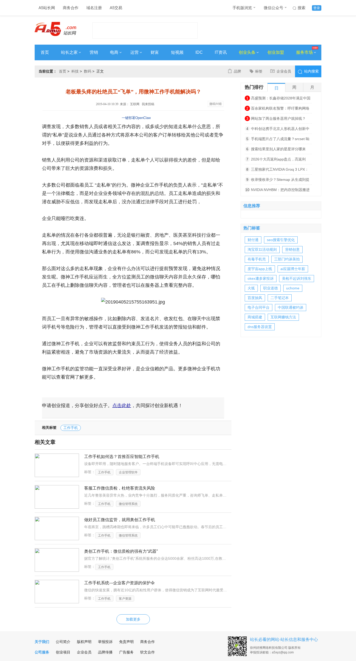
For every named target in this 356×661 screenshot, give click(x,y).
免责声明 (126, 642)
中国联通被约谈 (290, 307)
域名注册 (94, 7)
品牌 (237, 71)
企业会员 (284, 71)
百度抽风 (255, 298)
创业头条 (247, 52)
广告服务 (126, 652)
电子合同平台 (258, 307)
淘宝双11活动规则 (262, 249)
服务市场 (304, 52)
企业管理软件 (128, 472)
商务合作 (70, 7)
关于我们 (42, 642)
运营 (134, 52)
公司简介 (63, 642)
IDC (199, 52)
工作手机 (70, 428)
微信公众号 (273, 7)
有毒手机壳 (257, 259)
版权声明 (84, 642)
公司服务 (42, 652)
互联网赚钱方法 (283, 317)
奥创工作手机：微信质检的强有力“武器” (121, 551)
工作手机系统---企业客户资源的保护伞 (119, 583)
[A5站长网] (55, 29)
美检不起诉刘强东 (296, 278)
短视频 (177, 52)
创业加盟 (275, 52)
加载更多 (133, 619)
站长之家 (69, 52)
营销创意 (292, 249)
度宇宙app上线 (260, 269)
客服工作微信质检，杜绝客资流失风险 (119, 488)
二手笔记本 (280, 298)
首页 (45, 52)
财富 (155, 52)
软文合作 (147, 652)
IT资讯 (221, 52)
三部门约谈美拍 (287, 259)
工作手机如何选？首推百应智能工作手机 (121, 456)
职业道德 (270, 288)
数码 (87, 71)
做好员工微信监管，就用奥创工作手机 (119, 519)
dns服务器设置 (260, 327)
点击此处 (121, 405)
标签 (258, 71)
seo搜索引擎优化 (281, 240)
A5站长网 (47, 7)
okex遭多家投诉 (261, 278)
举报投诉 (105, 642)
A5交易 (116, 7)
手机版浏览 (242, 7)
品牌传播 (105, 652)
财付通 (253, 240)
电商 (114, 52)
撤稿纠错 (215, 104)
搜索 (301, 7)
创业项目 (63, 652)
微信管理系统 (128, 504)
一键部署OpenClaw (136, 118)
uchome (292, 288)
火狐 (251, 288)
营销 (94, 52)
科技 (75, 71)
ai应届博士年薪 (292, 269)
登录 (316, 8)
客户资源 (125, 598)
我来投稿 (148, 104)
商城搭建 (255, 317)
